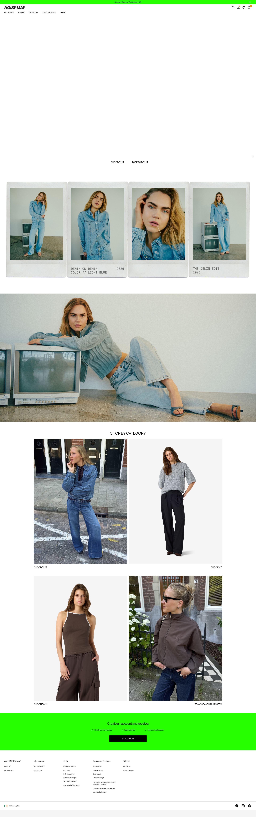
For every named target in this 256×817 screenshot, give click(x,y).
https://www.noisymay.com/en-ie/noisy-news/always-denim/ (38, 440)
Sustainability (8, 770)
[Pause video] (253, 156)
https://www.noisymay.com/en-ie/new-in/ (18, 17)
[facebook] (237, 806)
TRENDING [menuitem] (33, 12)
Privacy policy (97, 766)
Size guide (66, 770)
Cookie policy (97, 774)
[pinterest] (249, 806)
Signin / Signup (39, 766)
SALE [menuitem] (63, 12)
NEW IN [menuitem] (21, 12)
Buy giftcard (127, 766)
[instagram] (243, 806)
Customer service (69, 766)
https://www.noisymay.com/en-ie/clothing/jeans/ (33, 565)
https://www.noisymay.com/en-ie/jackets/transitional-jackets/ (157, 577)
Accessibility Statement (71, 785)
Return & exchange (69, 778)
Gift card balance (128, 770)
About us (7, 766)
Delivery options (68, 774)
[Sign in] (238, 7)
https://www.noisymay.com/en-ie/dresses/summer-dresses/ (155, 565)
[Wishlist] (243, 7)
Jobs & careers (98, 770)
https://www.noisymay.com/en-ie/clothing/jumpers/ (152, 440)
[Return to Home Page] (15, 7)
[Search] (233, 7)
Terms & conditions (69, 781)
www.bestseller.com (100, 792)
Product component (15, 182)
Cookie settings (98, 778)
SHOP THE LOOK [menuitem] (49, 12)
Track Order (38, 770)
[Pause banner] (249, 2)
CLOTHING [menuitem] (8, 12)
